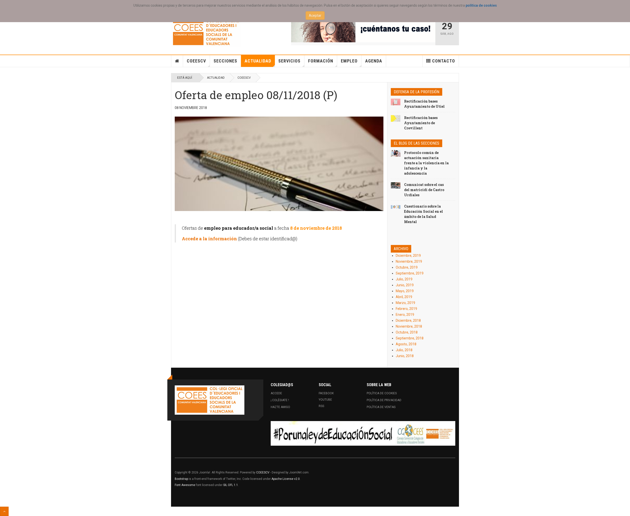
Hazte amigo (280, 407)
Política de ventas (381, 407)
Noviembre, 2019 (409, 261)
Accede (276, 393)
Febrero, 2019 (406, 309)
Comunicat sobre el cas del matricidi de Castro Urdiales (424, 189)
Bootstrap (181, 479)
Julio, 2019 (404, 279)
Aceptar (315, 15)
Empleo (349, 60)
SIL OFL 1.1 (230, 485)
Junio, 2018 (405, 356)
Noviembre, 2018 (409, 326)
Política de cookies (382, 393)
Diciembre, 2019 (408, 256)
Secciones (225, 60)
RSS (321, 406)
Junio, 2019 (405, 285)
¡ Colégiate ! (280, 400)
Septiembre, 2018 (410, 338)
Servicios (289, 60)
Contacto (443, 60)
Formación (320, 60)
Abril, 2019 (404, 297)
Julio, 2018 (404, 350)
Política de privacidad (384, 400)
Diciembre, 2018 (408, 320)
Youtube (325, 399)
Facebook (326, 393)
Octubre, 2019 (407, 267)
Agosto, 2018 (406, 344)
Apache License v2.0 (285, 479)
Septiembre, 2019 (410, 273)
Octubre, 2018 (407, 332)
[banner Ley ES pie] (363, 433)
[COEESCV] (206, 32)
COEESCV (196, 60)
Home (177, 61)
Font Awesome (185, 485)
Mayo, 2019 (405, 291)
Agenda (373, 60)
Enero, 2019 (405, 315)
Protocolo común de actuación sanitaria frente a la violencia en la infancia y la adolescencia (426, 163)
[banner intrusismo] (363, 30)
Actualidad (258, 60)
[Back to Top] (4, 511)
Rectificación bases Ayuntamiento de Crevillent (421, 122)
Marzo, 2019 (405, 303)
